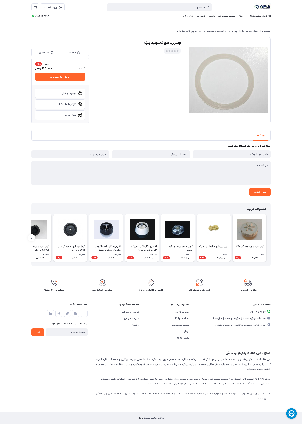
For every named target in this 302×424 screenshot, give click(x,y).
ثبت (38, 332)
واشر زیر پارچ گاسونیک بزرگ (190, 31)
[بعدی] (31, 237)
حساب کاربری (182, 312)
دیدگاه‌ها (260, 135)
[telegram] (58, 313)
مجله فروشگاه (181, 318)
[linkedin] (50, 313)
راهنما (135, 325)
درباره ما (184, 331)
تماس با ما (183, 338)
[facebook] (84, 313)
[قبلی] (270, 237)
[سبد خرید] (35, 7)
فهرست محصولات (215, 31)
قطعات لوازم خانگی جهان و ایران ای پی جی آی (249, 31)
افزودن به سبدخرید (60, 77)
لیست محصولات (180, 325)
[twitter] (67, 313)
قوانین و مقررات (130, 312)
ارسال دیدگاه (259, 192)
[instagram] (75, 313)
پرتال (140, 418)
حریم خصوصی (131, 318)
